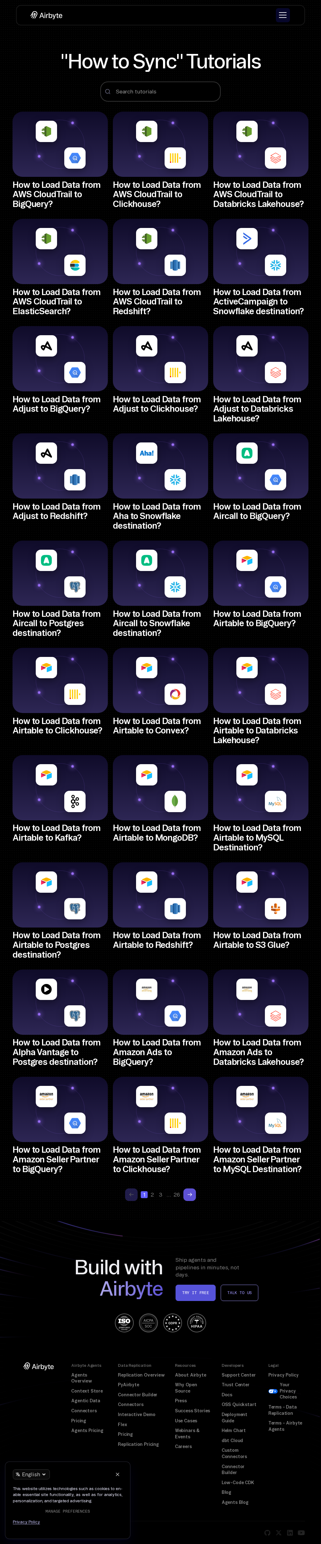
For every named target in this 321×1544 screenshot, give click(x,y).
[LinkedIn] (290, 1532)
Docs (227, 1394)
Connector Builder (137, 1394)
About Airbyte (190, 1374)
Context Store (87, 1390)
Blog (226, 1492)
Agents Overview (81, 1378)
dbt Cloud (232, 1440)
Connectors (84, 1410)
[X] (278, 1532)
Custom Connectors (234, 1453)
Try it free (195, 1292)
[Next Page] (189, 1194)
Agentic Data (85, 1400)
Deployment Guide (234, 1417)
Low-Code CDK (238, 1482)
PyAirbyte (128, 1384)
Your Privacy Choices (288, 1390)
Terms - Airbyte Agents (285, 1426)
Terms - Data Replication (282, 1410)
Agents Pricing (87, 1430)
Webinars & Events (187, 1433)
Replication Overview (141, 1374)
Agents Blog (235, 1502)
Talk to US (239, 1292)
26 (177, 1195)
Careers (183, 1446)
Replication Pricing (138, 1444)
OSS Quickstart (239, 1404)
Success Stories (192, 1410)
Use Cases (186, 1420)
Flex (122, 1424)
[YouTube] (301, 1532)
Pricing (78, 1420)
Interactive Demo (136, 1414)
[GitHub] (267, 1532)
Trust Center (236, 1384)
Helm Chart (234, 1430)
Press (181, 1400)
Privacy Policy (283, 1374)
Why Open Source (186, 1387)
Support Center (239, 1374)
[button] (283, 15)
